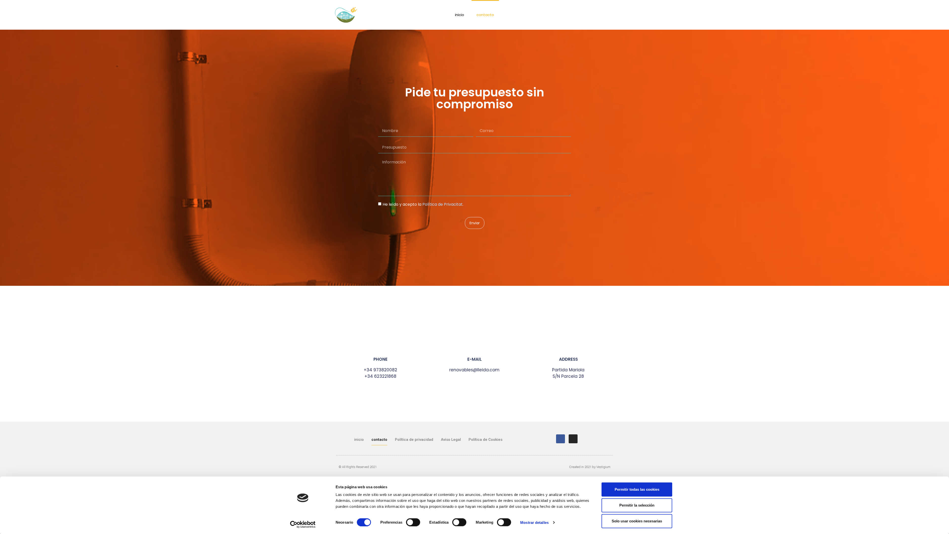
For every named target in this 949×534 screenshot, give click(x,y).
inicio (459, 14)
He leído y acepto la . (423, 204)
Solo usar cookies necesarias (637, 521)
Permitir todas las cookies (637, 489)
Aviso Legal (451, 439)
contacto (485, 14)
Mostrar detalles (534, 522)
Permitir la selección (636, 505)
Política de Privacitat (442, 204)
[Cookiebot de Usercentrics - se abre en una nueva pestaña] (302, 524)
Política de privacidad (414, 439)
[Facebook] (560, 438)
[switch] (413, 522)
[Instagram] (573, 438)
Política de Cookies (485, 439)
